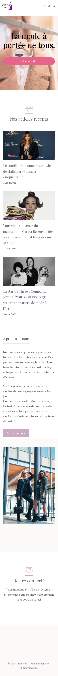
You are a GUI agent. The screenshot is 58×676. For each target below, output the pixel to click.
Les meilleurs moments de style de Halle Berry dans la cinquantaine (27, 171)
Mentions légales (40, 663)
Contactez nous (16, 433)
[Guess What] (8, 6)
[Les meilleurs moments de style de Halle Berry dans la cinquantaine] (29, 157)
